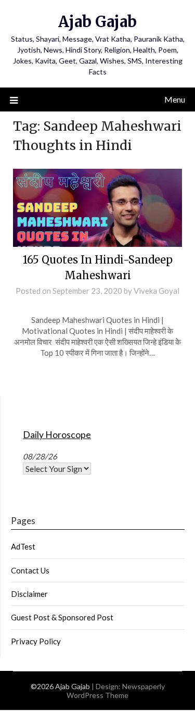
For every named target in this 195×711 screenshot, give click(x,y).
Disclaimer (29, 593)
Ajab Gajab (97, 21)
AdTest (23, 546)
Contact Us (30, 570)
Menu (174, 99)
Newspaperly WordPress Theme (116, 691)
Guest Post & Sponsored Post (62, 617)
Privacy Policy (36, 641)
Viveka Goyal (156, 290)
